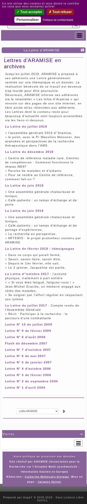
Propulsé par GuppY (18, 497)
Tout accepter (30, 12)
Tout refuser (62, 12)
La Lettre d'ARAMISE (42, 50)
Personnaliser (27, 19)
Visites (43, 434)
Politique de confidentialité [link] (58, 20)
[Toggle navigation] (79, 35)
